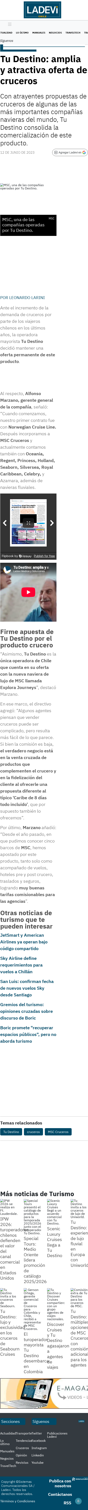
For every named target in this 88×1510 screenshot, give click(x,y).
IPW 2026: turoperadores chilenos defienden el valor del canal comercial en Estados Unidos (14, 1248)
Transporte (24, 1433)
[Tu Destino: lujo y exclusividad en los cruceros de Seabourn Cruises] (9, 1298)
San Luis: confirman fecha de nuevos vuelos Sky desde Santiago (27, 988)
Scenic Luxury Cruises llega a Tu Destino (54, 1242)
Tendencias (24, 1441)
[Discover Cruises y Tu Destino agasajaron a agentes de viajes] (55, 1304)
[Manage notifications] (78, 1501)
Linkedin (38, 1455)
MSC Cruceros (58, 1132)
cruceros (33, 1132)
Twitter (37, 1433)
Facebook (39, 1441)
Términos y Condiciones (17, 1501)
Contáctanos (60, 1494)
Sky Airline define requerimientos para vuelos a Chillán (21, 964)
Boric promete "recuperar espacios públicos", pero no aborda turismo (28, 1034)
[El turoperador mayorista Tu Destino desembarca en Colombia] (32, 1309)
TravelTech (72, 32)
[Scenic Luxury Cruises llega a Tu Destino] (55, 1212)
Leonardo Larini (27, 297)
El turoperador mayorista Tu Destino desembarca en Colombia (36, 1352)
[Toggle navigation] (8, 24)
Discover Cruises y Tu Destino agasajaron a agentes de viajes (58, 1345)
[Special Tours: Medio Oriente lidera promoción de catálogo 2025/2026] (32, 1217)
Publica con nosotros (60, 1483)
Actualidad (8, 1433)
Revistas (22, 1462)
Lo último (22, 32)
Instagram (39, 1448)
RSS (67, 1503)
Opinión (21, 1455)
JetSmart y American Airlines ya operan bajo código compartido (23, 941)
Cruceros (22, 1448)
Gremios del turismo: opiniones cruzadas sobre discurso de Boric (26, 1011)
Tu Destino (11, 1132)
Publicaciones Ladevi (57, 1435)
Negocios (55, 32)
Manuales (38, 32)
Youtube (38, 1462)
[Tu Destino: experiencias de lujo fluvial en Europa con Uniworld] (79, 1208)
